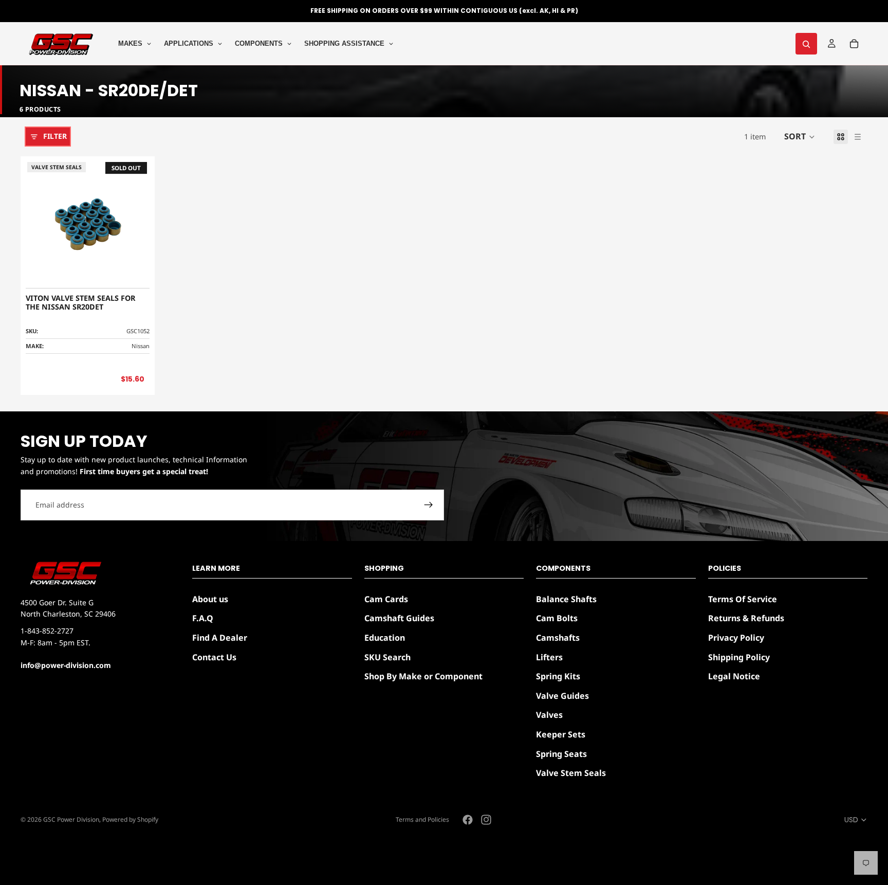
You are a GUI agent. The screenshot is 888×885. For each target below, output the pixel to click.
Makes (130, 43)
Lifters (549, 657)
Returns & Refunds (746, 618)
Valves (549, 714)
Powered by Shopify (130, 819)
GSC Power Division (71, 819)
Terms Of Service (742, 599)
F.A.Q (202, 618)
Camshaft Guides (399, 618)
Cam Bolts (557, 618)
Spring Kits (558, 676)
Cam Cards (386, 599)
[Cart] (854, 43)
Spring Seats (561, 753)
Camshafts (558, 637)
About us (210, 599)
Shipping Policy (739, 657)
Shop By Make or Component (423, 676)
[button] (799, 136)
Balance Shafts (566, 599)
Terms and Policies (422, 819)
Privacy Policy (736, 637)
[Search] (806, 44)
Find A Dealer (219, 637)
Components (259, 43)
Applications (188, 43)
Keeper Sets (560, 734)
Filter (55, 136)
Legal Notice (734, 676)
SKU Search (387, 657)
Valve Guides (562, 695)
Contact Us (214, 657)
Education (384, 637)
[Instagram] (486, 820)
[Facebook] (467, 820)
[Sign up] (428, 505)
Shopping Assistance (344, 43)
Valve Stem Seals (571, 773)
